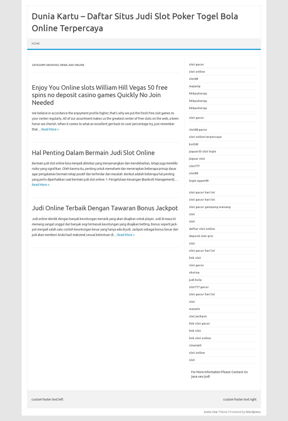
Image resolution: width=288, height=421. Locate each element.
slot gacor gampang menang (210, 206)
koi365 (193, 144)
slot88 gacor (198, 129)
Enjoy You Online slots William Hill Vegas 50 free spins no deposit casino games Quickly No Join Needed (100, 95)
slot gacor (196, 64)
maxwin (194, 308)
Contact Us (239, 372)
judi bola (195, 279)
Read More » (50, 129)
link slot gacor (199, 323)
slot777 (194, 166)
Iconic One (211, 411)
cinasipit (195, 345)
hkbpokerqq (198, 93)
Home (36, 43)
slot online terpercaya (205, 136)
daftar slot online (202, 228)
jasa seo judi (200, 376)
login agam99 (198, 180)
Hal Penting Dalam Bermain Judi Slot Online (93, 152)
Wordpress (253, 411)
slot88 (193, 78)
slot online (197, 71)
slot (192, 214)
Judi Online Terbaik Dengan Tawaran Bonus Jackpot (105, 207)
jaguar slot (197, 158)
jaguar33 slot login (202, 151)
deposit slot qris (201, 235)
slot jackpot (198, 316)
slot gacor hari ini (202, 192)
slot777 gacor (199, 287)
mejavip (194, 86)
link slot (195, 330)
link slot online (200, 338)
